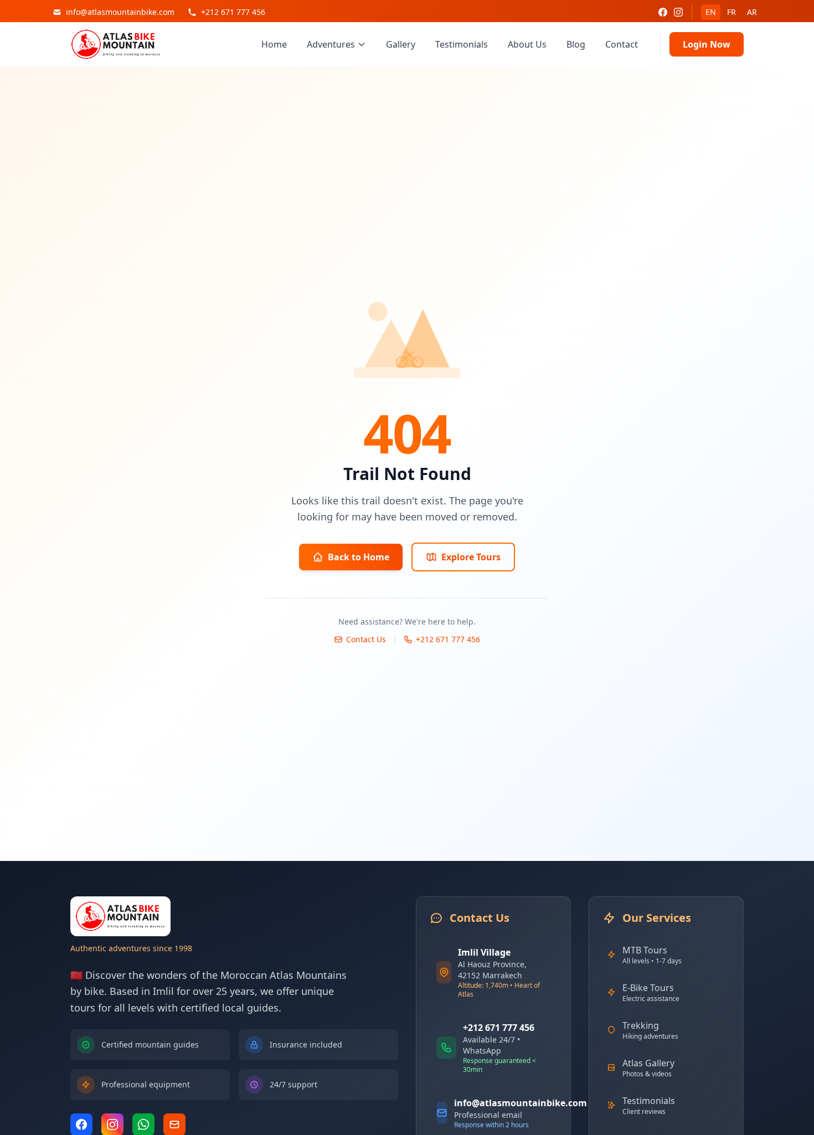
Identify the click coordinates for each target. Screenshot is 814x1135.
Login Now (706, 44)
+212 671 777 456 (448, 639)
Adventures (331, 44)
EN (710, 12)
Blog (575, 44)
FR (731, 12)
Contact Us (366, 639)
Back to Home (358, 557)
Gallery (400, 44)
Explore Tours (471, 557)
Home (274, 44)
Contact (621, 44)
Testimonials (461, 44)
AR (752, 12)
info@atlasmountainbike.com (520, 1103)
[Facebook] (662, 12)
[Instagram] (678, 12)
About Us (527, 44)
